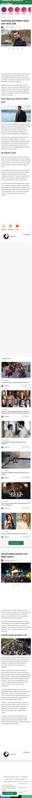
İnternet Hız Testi (18, 781)
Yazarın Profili (26, 234)
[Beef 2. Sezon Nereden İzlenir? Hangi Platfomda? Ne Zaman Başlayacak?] (16, 490)
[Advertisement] (16, 62)
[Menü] (30, 2)
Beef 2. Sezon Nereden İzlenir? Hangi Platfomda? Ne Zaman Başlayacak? (15, 504)
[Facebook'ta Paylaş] (5, 796)
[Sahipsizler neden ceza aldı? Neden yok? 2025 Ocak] (16, 370)
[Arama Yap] (27, 2)
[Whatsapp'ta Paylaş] (26, 796)
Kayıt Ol (26, 781)
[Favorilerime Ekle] (9, 49)
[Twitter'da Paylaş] (16, 796)
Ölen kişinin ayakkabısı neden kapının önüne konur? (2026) (15, 473)
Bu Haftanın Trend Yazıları (12, 777)
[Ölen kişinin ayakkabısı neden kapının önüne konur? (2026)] (16, 460)
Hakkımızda (23, 779)
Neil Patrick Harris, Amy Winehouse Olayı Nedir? (14, 534)
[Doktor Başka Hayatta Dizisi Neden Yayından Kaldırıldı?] (16, 429)
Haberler (21, 792)
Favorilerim (24, 777)
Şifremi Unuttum (21, 787)
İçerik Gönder (7, 781)
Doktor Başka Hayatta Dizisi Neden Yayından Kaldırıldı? (13, 443)
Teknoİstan (7, 27)
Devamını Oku (26, 386)
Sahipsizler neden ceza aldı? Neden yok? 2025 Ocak (15, 383)
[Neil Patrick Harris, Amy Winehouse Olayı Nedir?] (16, 521)
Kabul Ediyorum (9, 793)
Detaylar (4, 790)
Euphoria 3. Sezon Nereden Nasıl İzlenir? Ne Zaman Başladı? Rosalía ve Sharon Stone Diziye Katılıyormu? (15, 412)
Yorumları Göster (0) (15, 543)
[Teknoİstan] (6, 237)
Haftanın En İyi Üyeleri (12, 779)
